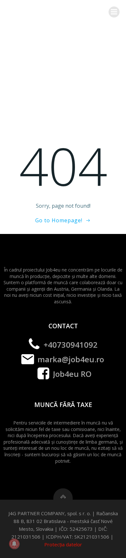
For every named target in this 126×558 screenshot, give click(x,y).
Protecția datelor (63, 544)
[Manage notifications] (14, 544)
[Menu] (114, 11)
